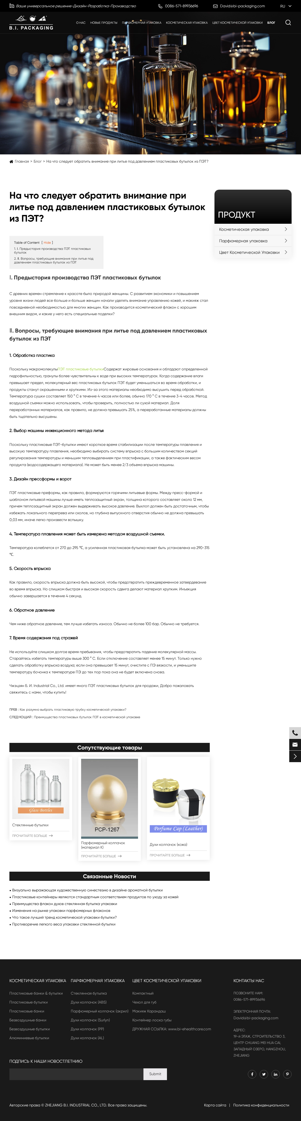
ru (282, 6)
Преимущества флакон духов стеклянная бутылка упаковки (64, 904)
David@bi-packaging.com (256, 1018)
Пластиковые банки (26, 1011)
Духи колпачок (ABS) (89, 1002)
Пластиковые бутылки (28, 1002)
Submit (155, 1074)
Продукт (236, 215)
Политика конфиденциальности (261, 1105)
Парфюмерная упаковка (141, 22)
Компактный (143, 993)
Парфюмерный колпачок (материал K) (103, 845)
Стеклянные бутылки (30, 825)
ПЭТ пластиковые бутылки (81, 369)
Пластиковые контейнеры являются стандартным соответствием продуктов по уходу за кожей (95, 897)
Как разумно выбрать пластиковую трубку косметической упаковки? (73, 709)
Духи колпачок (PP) (87, 1029)
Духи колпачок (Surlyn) (90, 1020)
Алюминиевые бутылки (29, 1038)
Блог (271, 22)
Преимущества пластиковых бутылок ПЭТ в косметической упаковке (87, 717)
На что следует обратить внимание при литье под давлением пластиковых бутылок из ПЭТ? (127, 161)
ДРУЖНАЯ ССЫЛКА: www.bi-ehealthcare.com (171, 1029)
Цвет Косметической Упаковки (237, 22)
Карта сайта (215, 1105)
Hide (47, 242)
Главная (22, 161)
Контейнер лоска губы (151, 1020)
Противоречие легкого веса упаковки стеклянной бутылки (63, 924)
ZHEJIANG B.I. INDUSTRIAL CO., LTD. (76, 1105)
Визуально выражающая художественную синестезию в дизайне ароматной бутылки (87, 890)
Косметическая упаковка (187, 22)
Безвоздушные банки (27, 1020)
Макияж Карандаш (149, 1011)
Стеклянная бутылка (89, 993)
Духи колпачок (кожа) (168, 844)
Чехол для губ (144, 1002)
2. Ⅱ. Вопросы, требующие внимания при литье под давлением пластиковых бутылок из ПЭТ (53, 260)
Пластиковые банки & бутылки (36, 993)
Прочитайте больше (32, 836)
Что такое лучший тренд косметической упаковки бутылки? (64, 917)
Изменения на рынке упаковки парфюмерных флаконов (61, 910)
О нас (81, 22)
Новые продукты (103, 22)
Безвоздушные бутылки (29, 1029)
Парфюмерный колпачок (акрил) (99, 1011)
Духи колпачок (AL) (87, 1038)
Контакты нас (249, 980)
